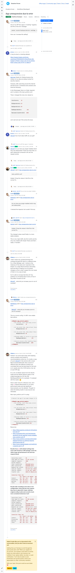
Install (67, 3)
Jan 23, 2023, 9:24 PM (26, 167)
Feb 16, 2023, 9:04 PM (24, 353)
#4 (36, 133)
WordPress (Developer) (17, 16)
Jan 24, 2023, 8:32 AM (20, 222)
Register (10, 568)
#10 (36, 299)
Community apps (51, 3)
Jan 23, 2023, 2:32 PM (27, 146)
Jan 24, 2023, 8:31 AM (20, 195)
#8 (36, 220)
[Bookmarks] (2, 13)
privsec (12, 52)
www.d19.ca (12, 289)
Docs (63, 3)
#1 (36, 20)
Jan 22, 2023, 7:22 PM (24, 133)
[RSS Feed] (48, 17)
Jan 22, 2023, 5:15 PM (20, 75)
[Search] (2, 16)
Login (14, 568)
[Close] (35, 541)
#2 (36, 52)
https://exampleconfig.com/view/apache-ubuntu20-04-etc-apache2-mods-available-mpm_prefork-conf (25, 435)
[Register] (73, 5)
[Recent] (2, 5)
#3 (36, 73)
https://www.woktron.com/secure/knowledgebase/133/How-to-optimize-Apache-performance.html (24, 440)
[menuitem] (73, 2)
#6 (36, 167)
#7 (36, 193)
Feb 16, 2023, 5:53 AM (24, 257)
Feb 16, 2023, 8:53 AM (20, 301)
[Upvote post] (33, 38)
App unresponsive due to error (27, 170)
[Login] (73, 2)
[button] (2, 568)
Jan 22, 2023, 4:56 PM (24, 52)
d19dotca (12, 257)
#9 (36, 257)
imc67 (11, 20)
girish (11, 167)
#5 (36, 146)
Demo (59, 3)
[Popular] (2, 10)
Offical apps (42, 3)
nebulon (12, 146)
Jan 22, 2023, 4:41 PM (20, 22)
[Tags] (2, 7)
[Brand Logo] (8, 3)
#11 (36, 353)
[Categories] (2, 2)
